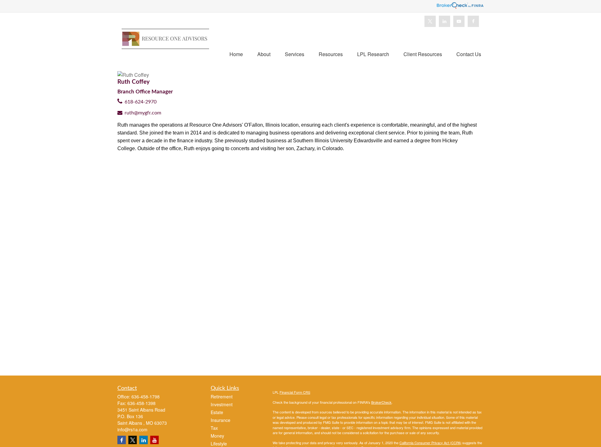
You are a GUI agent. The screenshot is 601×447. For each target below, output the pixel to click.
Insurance (220, 420)
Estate (217, 412)
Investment (222, 404)
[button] (236, 53)
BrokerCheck (381, 402)
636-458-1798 (145, 396)
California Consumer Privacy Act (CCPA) (430, 442)
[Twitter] (430, 21)
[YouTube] (459, 21)
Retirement (222, 396)
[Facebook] (473, 21)
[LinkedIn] (444, 21)
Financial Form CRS (295, 392)
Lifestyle (219, 443)
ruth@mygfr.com (143, 112)
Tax (214, 428)
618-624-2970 (141, 101)
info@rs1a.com (132, 429)
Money (217, 436)
